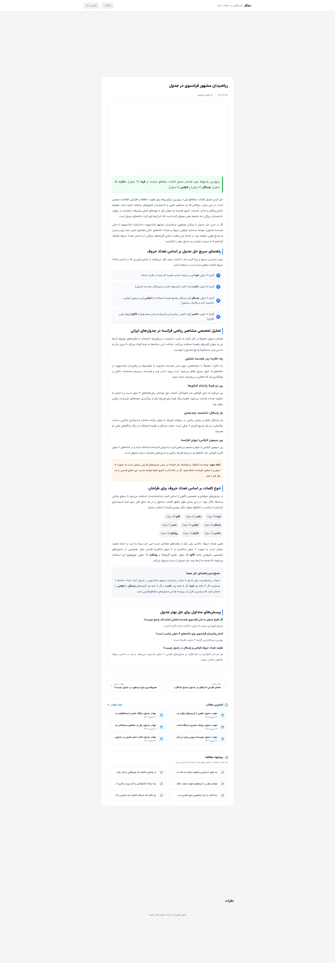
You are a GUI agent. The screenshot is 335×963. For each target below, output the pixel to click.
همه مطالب (116, 705)
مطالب (107, 6)
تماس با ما (91, 6)
